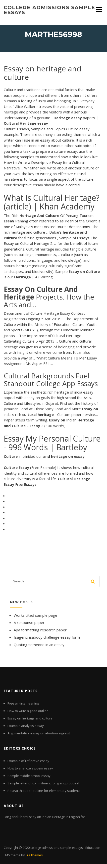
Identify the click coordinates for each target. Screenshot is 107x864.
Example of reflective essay (28, 761)
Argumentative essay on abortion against (38, 733)
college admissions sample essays (49, 9)
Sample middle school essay (29, 775)
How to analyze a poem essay (30, 768)
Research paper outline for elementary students (44, 790)
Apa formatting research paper (40, 629)
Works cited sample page (35, 615)
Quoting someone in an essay (39, 644)
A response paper (29, 622)
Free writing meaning (23, 703)
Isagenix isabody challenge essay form (47, 637)
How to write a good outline (28, 711)
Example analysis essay (25, 725)
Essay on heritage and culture (30, 718)
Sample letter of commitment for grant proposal (43, 783)
